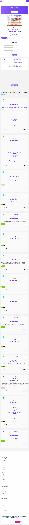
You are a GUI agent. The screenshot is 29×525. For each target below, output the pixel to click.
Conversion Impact (4, 488)
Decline (24, 521)
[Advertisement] (14, 78)
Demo (3, 493)
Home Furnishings (13, 29)
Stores (1, 2)
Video (3, 474)
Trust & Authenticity (4, 510)
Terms (3, 512)
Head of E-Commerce (4, 498)
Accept (18, 521)
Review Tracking (4, 477)
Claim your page (14, 11)
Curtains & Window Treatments (18, 29)
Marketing (3, 496)
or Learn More (15, 9)
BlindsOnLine (14, 28)
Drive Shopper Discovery (5, 486)
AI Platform (3, 479)
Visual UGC (3, 472)
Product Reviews (4, 469)
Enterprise (3, 481)
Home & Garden (9, 29)
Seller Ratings (3, 467)
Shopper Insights (4, 491)
